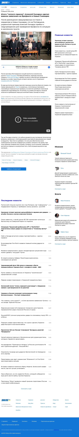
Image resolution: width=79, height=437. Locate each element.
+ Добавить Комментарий (14, 169)
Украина (8, 9)
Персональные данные (47, 421)
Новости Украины (17, 160)
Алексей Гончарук (13, 77)
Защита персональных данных (10, 424)
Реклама (34, 421)
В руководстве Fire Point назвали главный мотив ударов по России (66, 79)
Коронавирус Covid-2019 (8, 162)
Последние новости (11, 200)
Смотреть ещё (26, 388)
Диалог (2, 9)
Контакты (24, 421)
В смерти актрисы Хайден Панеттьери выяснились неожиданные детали (63, 87)
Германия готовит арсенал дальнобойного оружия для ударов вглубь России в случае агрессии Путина (65, 43)
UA (3, 7)
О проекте (4, 421)
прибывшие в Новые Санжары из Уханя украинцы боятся (29, 152)
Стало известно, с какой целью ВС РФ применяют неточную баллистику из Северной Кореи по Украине (66, 53)
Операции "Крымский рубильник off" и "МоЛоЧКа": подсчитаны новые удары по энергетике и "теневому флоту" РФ (66, 64)
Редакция (15, 421)
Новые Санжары (11, 75)
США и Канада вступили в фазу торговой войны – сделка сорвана (66, 72)
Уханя (17, 87)
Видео (26, 160)
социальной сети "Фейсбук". (10, 81)
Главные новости (64, 35)
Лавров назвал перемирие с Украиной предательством (21, 280)
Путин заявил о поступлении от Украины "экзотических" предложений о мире (65, 106)
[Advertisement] (26, 184)
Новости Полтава (6, 160)
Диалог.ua (56, 429)
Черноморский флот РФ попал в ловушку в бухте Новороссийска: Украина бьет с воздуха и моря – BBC (65, 96)
